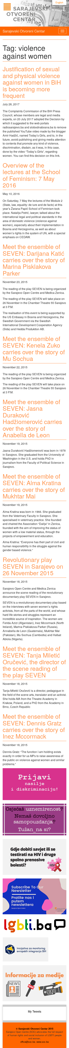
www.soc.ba (42, 1041)
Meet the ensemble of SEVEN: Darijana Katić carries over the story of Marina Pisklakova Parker (34, 259)
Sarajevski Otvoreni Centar (24, 31)
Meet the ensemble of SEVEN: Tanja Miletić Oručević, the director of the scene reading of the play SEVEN (34, 661)
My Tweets (34, 1011)
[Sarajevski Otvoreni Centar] (32, 13)
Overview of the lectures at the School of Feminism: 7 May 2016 (31, 175)
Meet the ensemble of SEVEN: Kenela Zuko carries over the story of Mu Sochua (34, 348)
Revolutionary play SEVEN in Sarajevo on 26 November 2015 (33, 566)
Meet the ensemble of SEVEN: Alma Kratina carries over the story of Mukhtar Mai (34, 486)
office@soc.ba (27, 1041)
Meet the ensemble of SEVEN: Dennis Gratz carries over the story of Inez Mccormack (34, 726)
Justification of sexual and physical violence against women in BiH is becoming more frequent (32, 82)
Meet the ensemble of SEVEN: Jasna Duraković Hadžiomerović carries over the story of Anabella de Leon (32, 418)
